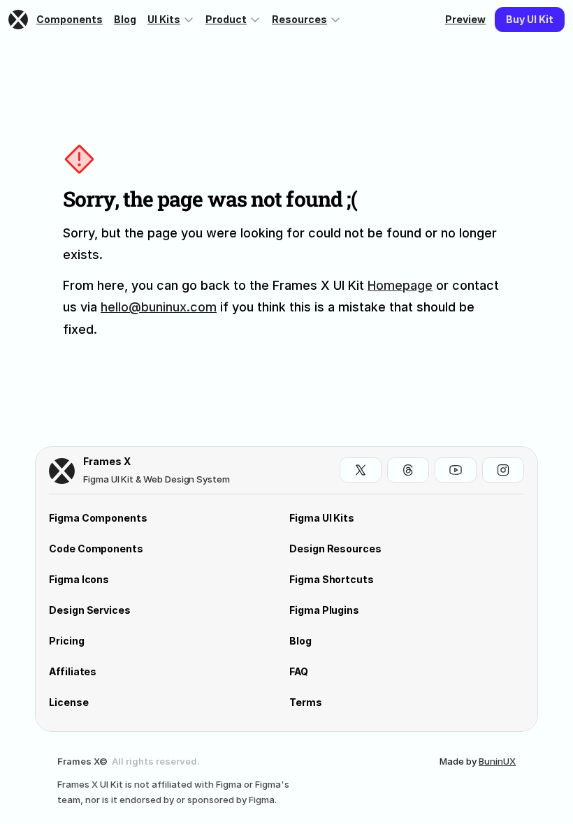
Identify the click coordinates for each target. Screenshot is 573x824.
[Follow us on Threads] (408, 470)
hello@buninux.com (159, 307)
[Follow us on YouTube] (456, 470)
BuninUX (497, 761)
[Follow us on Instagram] (503, 470)
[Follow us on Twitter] (361, 470)
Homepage (400, 285)
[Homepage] (19, 19)
